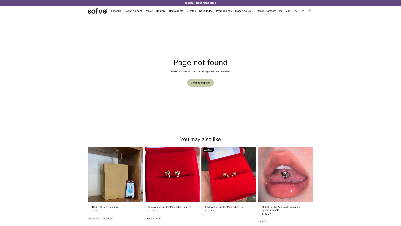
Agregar (197, 196)
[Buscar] (296, 10)
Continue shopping (200, 82)
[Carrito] (309, 10)
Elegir (140, 196)
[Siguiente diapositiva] (138, 174)
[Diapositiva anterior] (92, 174)
